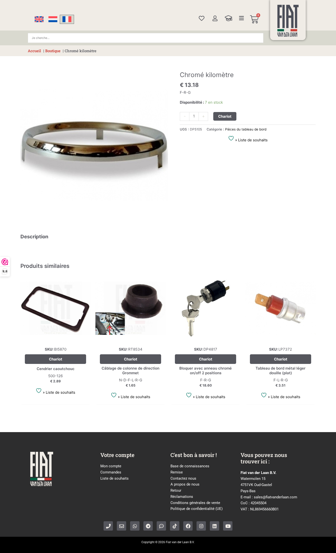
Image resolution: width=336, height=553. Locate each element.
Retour (175, 490)
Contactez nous (183, 478)
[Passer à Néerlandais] (53, 19)
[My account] (215, 18)
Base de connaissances (189, 466)
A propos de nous (184, 484)
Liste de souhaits (114, 478)
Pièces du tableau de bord (245, 129)
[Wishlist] (201, 18)
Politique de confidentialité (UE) (196, 508)
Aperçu (55, 339)
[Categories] (241, 18)
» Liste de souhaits (251, 140)
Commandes (110, 472)
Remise (176, 472)
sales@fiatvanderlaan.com (275, 497)
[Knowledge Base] (228, 18)
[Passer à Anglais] (39, 19)
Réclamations (181, 496)
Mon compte (110, 466)
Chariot (224, 116)
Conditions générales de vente (195, 503)
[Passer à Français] (67, 19)
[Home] (288, 20)
